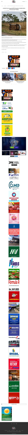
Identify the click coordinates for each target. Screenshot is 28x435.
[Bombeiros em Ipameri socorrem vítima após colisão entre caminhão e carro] (8, 77)
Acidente (17, 430)
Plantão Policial (13, 430)
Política (19, 430)
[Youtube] (16, 423)
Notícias (9, 430)
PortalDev (20, 431)
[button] (14, 61)
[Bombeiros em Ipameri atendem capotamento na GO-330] (20, 77)
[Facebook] (11, 423)
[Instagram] (14, 423)
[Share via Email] (14, 68)
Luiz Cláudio (8, 10)
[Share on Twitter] (10, 68)
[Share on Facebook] (9, 68)
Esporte (22, 430)
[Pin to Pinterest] (12, 68)
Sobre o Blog (6, 430)
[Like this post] (7, 68)
